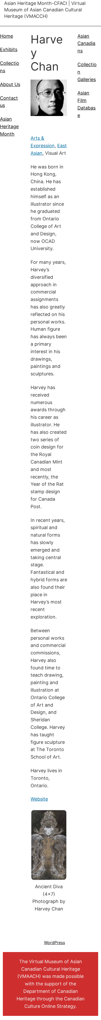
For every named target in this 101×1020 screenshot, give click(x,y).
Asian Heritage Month (9, 126)
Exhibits (8, 49)
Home (6, 36)
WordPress (54, 942)
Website (39, 799)
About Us (10, 84)
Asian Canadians (86, 43)
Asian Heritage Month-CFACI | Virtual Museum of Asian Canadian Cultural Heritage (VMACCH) (44, 10)
